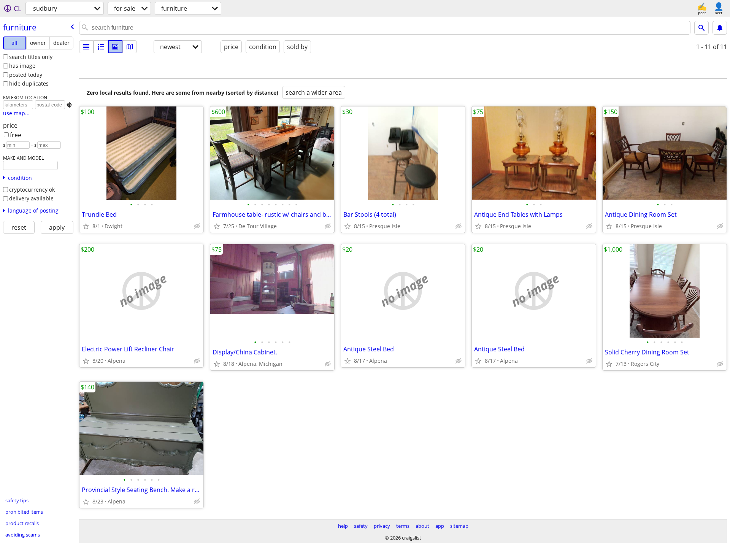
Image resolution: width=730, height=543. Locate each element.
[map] (129, 46)
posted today (25, 74)
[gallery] (115, 46)
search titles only (30, 56)
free (15, 135)
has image (22, 65)
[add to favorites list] (85, 226)
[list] (86, 46)
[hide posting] (197, 226)
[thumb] (101, 46)
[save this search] (720, 28)
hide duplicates (29, 83)
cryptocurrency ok (32, 189)
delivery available (31, 198)
